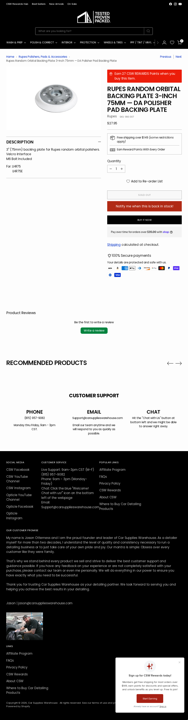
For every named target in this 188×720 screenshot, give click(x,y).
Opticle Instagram (14, 515)
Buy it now (145, 220)
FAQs (103, 476)
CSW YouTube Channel (17, 478)
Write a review (94, 330)
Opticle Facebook (19, 506)
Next (179, 57)
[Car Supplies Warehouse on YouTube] (180, 4)
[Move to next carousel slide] (179, 363)
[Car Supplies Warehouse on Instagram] (175, 4)
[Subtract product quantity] (110, 168)
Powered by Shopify (18, 706)
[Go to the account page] (164, 42)
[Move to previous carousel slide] (170, 363)
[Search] (148, 31)
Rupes (112, 116)
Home (10, 57)
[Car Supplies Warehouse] (94, 16)
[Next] (157, 42)
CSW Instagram (18, 488)
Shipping (114, 244)
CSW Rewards (110, 490)
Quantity (114, 161)
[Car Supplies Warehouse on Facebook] (170, 4)
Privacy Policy (110, 483)
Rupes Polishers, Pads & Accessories (43, 57)
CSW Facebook (17, 469)
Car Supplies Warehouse (43, 703)
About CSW (108, 497)
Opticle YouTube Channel (19, 497)
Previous (165, 57)
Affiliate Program (112, 469)
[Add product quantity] (121, 168)
